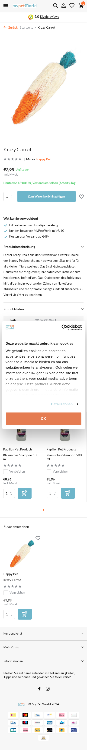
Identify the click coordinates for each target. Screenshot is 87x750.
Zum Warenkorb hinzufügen (46, 196)
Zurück (13, 27)
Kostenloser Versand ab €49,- (29, 236)
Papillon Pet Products (17, 449)
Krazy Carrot (12, 580)
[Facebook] (39, 688)
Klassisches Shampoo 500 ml (20, 457)
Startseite (26, 27)
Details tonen (62, 404)
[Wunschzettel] (71, 6)
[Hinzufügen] (25, 493)
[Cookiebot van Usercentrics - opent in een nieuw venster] (62, 327)
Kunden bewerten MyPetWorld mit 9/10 (36, 230)
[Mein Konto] (63, 5)
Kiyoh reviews (49, 16)
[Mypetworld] (24, 5)
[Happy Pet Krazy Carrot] (21, 553)
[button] (43, 510)
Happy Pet (43, 159)
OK (43, 419)
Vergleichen (17, 471)
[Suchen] (55, 5)
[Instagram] (48, 688)
